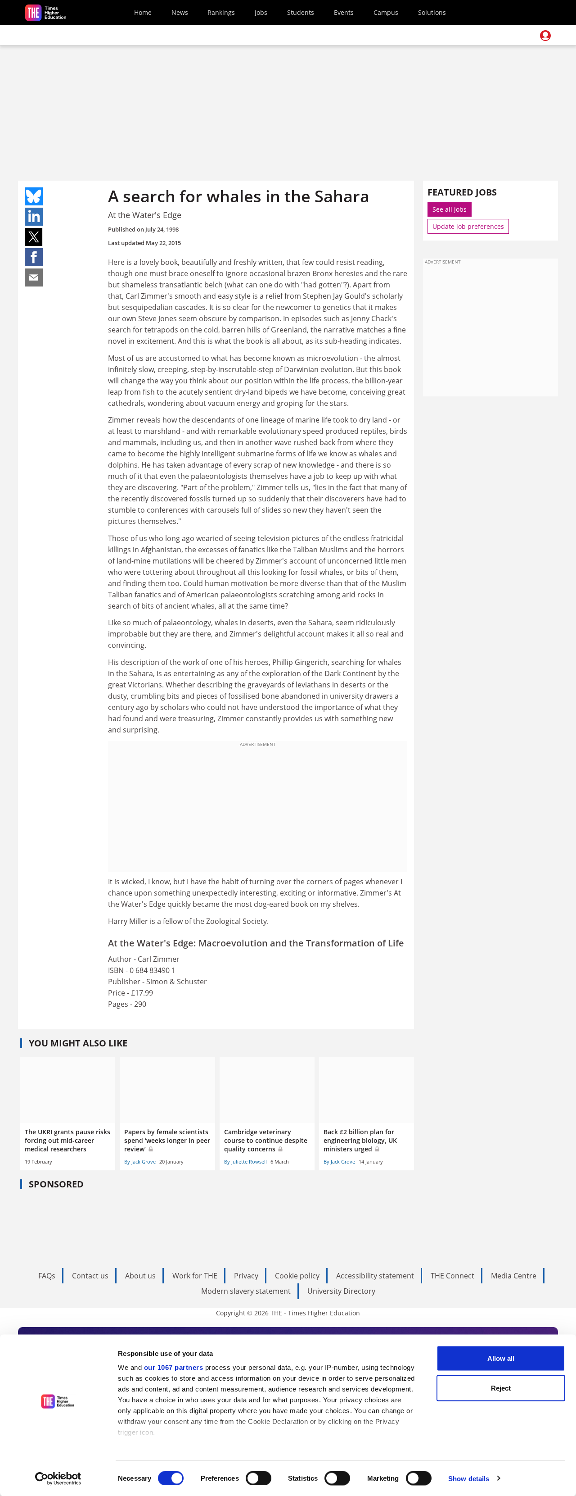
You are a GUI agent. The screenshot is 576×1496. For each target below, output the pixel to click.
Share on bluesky (34, 196)
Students (300, 12)
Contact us (90, 1276)
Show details (468, 1478)
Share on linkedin (34, 217)
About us (140, 1276)
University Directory (341, 1291)
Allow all (500, 1358)
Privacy (246, 1276)
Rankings (221, 12)
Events (344, 12)
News (179, 12)
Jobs (261, 12)
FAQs (46, 1276)
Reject (501, 1387)
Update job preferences (468, 226)
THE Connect (452, 1276)
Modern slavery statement (246, 1291)
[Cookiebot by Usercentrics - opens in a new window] (58, 1478)
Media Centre (513, 1276)
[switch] (258, 1478)
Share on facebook (34, 257)
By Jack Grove (140, 1161)
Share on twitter (34, 237)
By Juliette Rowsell (245, 1161)
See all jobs (449, 209)
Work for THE (194, 1276)
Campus (386, 12)
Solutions (432, 12)
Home (143, 12)
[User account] (545, 35)
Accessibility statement (375, 1276)
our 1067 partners (173, 1367)
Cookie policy (297, 1276)
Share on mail (34, 277)
